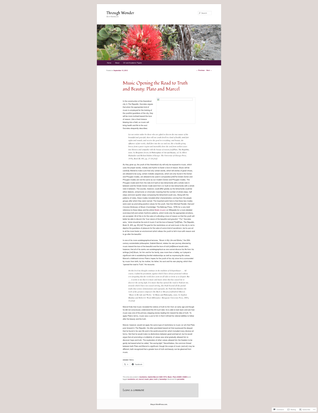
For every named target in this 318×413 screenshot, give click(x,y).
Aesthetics (143, 377)
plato (151, 379)
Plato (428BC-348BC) (180, 377)
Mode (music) (160, 210)
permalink (180, 379)
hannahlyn (163, 379)
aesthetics (131, 379)
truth (155, 379)
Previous (200, 70)
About (117, 63)
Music (170, 377)
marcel (141, 379)
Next (209, 70)
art (137, 379)
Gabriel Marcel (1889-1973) (157, 377)
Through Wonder (120, 13)
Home (109, 63)
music (146, 379)
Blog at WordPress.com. (159, 404)
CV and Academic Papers (132, 63)
